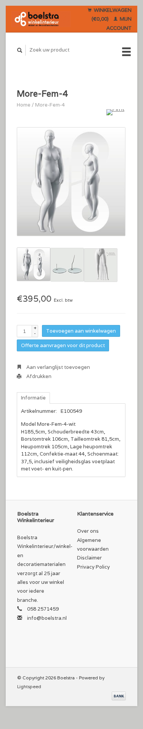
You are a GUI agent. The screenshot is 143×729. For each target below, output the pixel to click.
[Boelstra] (41, 19)
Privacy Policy (93, 567)
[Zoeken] (20, 50)
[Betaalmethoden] (119, 695)
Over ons (88, 531)
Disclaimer (89, 557)
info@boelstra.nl (47, 618)
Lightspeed (29, 686)
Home (24, 105)
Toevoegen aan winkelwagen (81, 331)
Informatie (33, 397)
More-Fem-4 (50, 105)
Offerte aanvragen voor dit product (63, 345)
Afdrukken (38, 376)
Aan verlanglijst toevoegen (57, 367)
